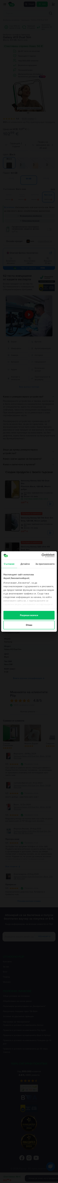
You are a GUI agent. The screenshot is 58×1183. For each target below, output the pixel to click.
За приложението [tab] (45, 563)
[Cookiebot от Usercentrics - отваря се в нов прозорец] (42, 556)
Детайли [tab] (25, 563)
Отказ (29, 625)
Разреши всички (29, 615)
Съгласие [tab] (9, 563)
